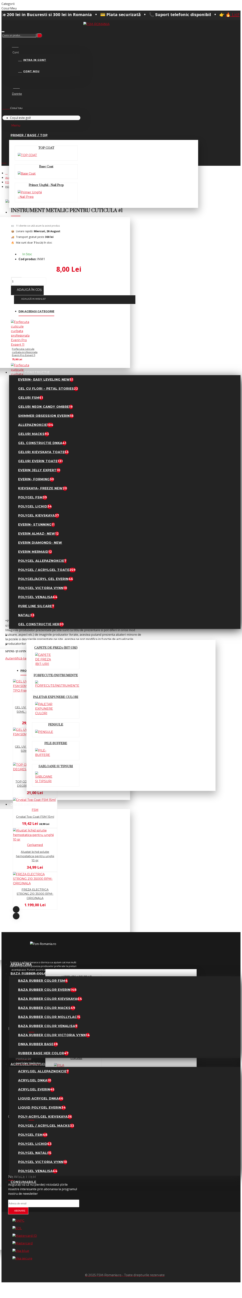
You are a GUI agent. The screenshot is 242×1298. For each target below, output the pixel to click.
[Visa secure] (22, 1258)
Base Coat (46, 166)
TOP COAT (46, 148)
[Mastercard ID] (24, 1236)
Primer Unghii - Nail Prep (46, 185)
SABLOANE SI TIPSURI (56, 766)
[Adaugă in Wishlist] (4, 726)
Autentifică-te (15, 658)
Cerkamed (35, 845)
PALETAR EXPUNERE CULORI (55, 697)
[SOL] (17, 1228)
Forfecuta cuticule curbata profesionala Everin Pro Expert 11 (24, 352)
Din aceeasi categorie (36, 311)
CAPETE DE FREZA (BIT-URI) (55, 648)
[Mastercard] (22, 1243)
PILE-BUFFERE (55, 743)
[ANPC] (18, 1221)
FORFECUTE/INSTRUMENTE (56, 675)
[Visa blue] (20, 1251)
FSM (35, 810)
